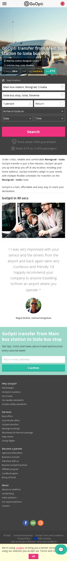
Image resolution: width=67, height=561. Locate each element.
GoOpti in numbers (11, 391)
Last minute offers (11, 420)
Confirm (33, 368)
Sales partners (9, 497)
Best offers (7, 416)
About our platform (11, 489)
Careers (6, 505)
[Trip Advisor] (33, 523)
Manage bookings (11, 428)
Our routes (7, 396)
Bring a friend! (9, 477)
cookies (20, 547)
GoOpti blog (8, 493)
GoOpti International (23, 535)
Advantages (8, 387)
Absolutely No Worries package (17, 432)
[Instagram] (41, 523)
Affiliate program (10, 469)
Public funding (44, 538)
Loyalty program (10, 473)
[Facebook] (26, 523)
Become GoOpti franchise (14, 465)
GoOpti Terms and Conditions (49, 535)
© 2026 (7, 535)
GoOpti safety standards (14, 404)
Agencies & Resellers (12, 452)
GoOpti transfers (10, 424)
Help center (7, 436)
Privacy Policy (23, 538)
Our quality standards (13, 400)
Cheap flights (8, 440)
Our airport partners (12, 501)
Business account (10, 456)
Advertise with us (10, 460)
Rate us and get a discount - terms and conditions (34, 541)
